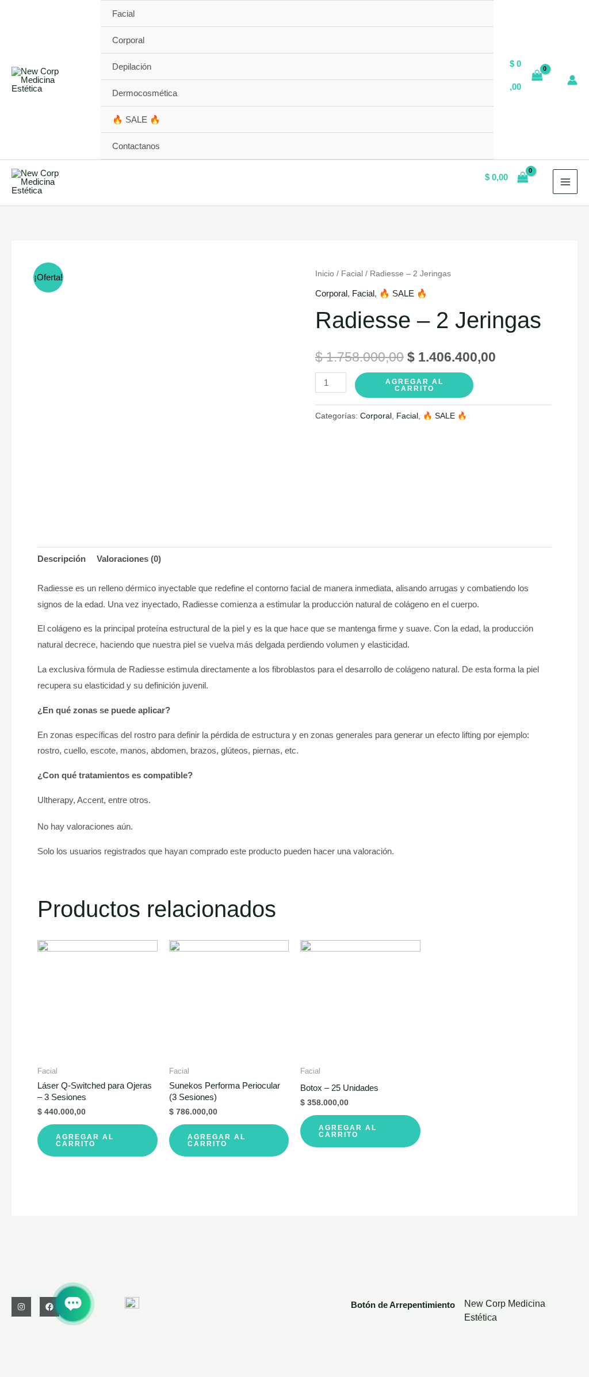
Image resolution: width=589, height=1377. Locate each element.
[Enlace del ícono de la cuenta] (572, 80)
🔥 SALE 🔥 (136, 119)
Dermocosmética (144, 93)
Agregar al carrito (414, 385)
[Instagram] (21, 1307)
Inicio (324, 273)
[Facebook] (49, 1307)
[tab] (61, 559)
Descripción (61, 559)
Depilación (131, 66)
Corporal (128, 40)
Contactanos (136, 146)
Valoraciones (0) (129, 559)
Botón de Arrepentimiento (403, 1305)
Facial (123, 13)
